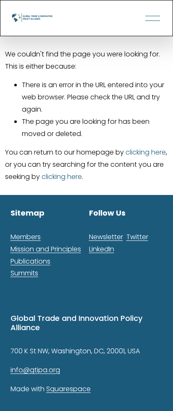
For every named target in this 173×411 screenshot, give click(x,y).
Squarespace (68, 389)
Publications (30, 261)
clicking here (146, 152)
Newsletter (106, 237)
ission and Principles (48, 249)
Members (25, 237)
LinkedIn (101, 249)
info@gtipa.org (35, 370)
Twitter (137, 237)
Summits (24, 273)
